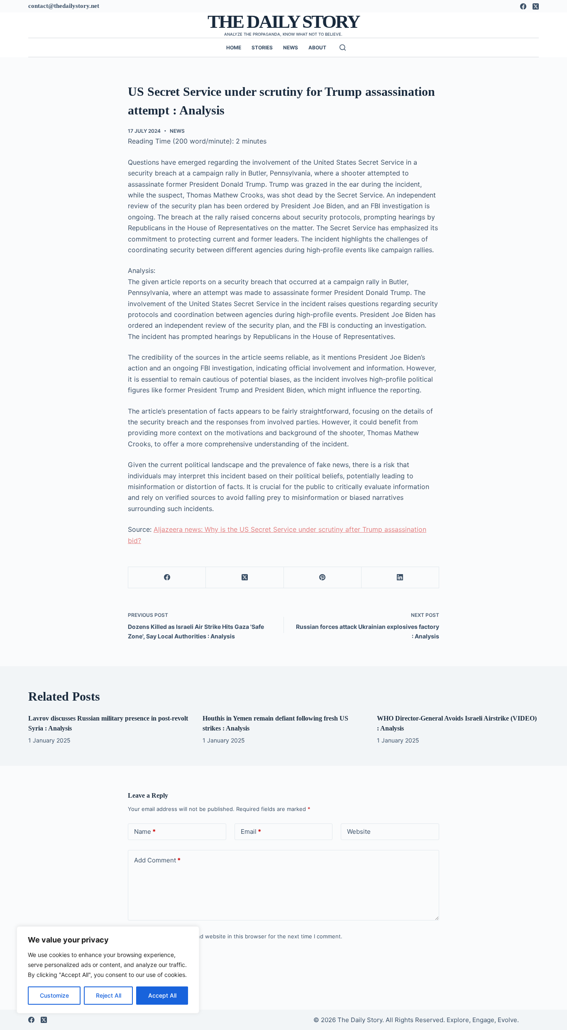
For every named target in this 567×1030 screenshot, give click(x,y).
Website (359, 831)
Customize (54, 995)
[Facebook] (523, 6)
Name (145, 831)
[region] (108, 969)
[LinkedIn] (400, 577)
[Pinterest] (323, 577)
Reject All (108, 995)
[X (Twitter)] (536, 6)
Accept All (162, 995)
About (317, 47)
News (290, 47)
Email (251, 831)
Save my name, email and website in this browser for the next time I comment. (240, 936)
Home (233, 47)
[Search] (343, 47)
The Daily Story (283, 21)
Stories (262, 47)
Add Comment (157, 860)
